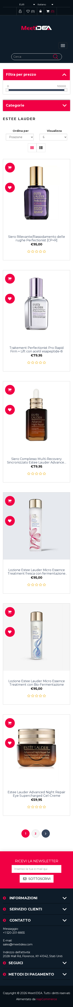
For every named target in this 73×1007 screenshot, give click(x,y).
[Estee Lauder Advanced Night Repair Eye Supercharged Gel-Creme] (36, 748)
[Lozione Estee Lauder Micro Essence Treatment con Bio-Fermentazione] (36, 637)
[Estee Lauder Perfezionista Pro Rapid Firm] (36, 303)
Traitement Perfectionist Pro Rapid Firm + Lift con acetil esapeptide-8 (36, 349)
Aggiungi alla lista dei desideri (10, 187)
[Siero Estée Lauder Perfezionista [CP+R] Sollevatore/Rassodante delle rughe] (36, 192)
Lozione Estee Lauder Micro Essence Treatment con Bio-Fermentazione (36, 682)
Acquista (10, 167)
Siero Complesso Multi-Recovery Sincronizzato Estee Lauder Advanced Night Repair (36, 460)
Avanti (46, 833)
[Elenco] (41, 147)
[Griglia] (32, 147)
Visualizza (54, 131)
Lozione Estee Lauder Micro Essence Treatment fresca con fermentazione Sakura (36, 571)
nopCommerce (46, 999)
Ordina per (21, 131)
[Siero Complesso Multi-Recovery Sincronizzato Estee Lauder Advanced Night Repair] (36, 414)
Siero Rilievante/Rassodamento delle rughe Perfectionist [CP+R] (36, 238)
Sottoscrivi (39, 879)
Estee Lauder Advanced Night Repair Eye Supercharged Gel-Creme (36, 794)
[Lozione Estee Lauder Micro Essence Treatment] (36, 526)
